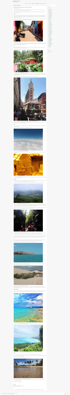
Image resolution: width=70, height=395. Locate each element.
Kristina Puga (16, 1)
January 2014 (50, 30)
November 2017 (50, 16)
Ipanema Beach (22, 355)
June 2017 (50, 19)
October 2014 (50, 28)
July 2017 (50, 18)
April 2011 (50, 46)
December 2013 (50, 31)
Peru (33, 389)
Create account (50, 51)
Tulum (39, 15)
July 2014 (50, 29)
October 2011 (50, 44)
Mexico (31, 389)
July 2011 (50, 45)
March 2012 (50, 42)
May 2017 (50, 20)
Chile (22, 389)
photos (34, 389)
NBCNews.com (20, 381)
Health (33, 3)
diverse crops (40, 240)
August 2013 (50, 34)
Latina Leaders (37, 3)
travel (38, 389)
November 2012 (50, 39)
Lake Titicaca (44, 125)
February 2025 (50, 9)
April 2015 (50, 26)
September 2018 (50, 13)
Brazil (21, 389)
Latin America (29, 389)
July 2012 (50, 41)
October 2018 (50, 12)
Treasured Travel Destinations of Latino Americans (23, 7)
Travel (44, 3)
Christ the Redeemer (34, 355)
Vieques (34, 181)
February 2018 (50, 14)
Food (30, 3)
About (26, 3)
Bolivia (19, 389)
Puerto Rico (37, 389)
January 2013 (50, 38)
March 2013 (50, 37)
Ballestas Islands (28, 264)
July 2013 (50, 35)
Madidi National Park (17, 126)
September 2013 (50, 33)
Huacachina (15, 286)
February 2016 (50, 23)
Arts (28, 3)
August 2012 (50, 40)
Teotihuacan (20, 17)
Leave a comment (41, 389)
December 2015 (50, 24)
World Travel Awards (30, 239)
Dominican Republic (25, 389)
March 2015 (50, 27)
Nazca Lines (19, 240)
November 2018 (50, 11)
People (41, 3)
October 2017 (50, 17)
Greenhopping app (23, 291)
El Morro (35, 180)
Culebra (31, 181)
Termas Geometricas (16, 73)
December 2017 (50, 15)
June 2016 (50, 22)
